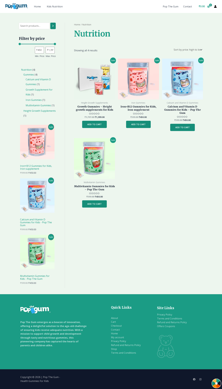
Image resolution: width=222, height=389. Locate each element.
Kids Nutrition (55, 6)
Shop (114, 349)
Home (37, 6)
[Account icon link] (215, 6)
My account (117, 337)
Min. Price (39, 56)
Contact (187, 6)
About (114, 318)
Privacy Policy (118, 341)
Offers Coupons (166, 326)
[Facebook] (194, 379)
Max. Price (51, 56)
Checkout (116, 325)
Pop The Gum (170, 6)
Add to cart (94, 124)
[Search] (53, 26)
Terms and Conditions (123, 352)
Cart (113, 321)
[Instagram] (200, 379)
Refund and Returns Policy (126, 345)
